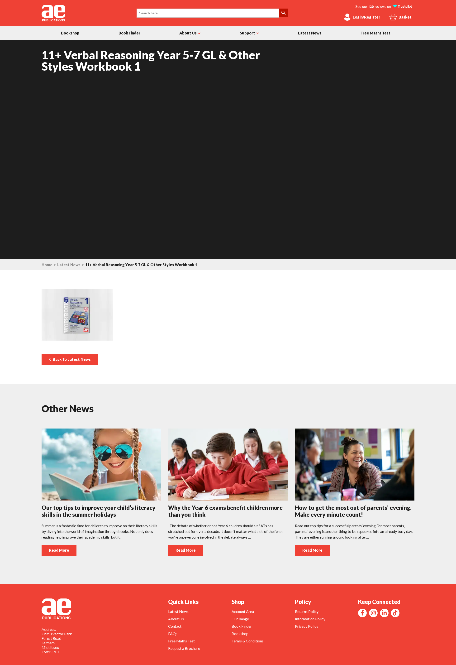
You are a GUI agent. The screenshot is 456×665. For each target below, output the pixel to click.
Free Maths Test (375, 33)
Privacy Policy (306, 626)
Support (247, 33)
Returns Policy (306, 611)
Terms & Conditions (248, 641)
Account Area (243, 611)
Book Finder (129, 33)
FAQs (172, 633)
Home (47, 265)
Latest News (309, 33)
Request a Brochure (184, 648)
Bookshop (70, 33)
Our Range (240, 619)
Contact (174, 626)
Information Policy (310, 619)
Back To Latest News (71, 359)
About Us (188, 33)
